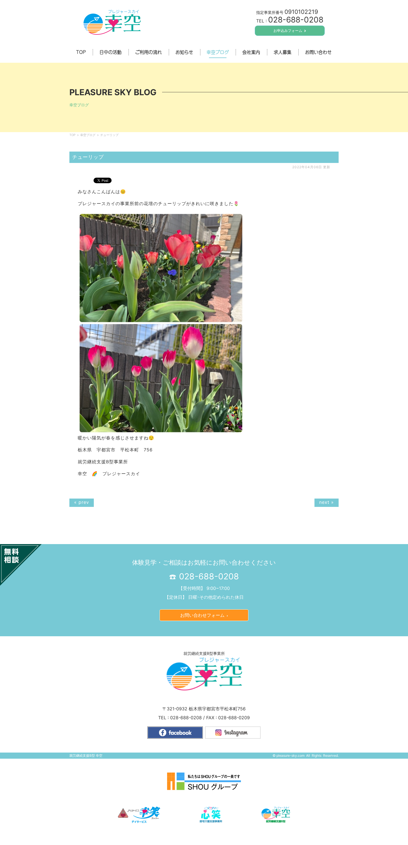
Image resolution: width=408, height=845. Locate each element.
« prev (81, 502)
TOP (72, 135)
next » (326, 502)
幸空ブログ (87, 135)
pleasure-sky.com (290, 755)
